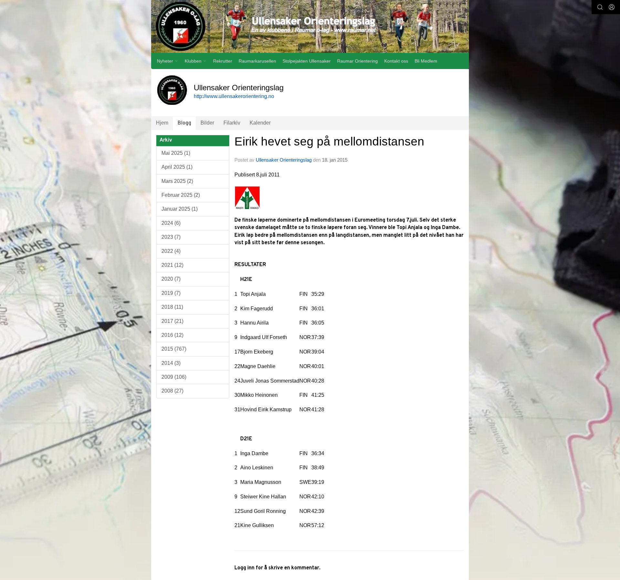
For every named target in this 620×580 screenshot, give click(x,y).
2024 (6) (171, 223)
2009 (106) (173, 377)
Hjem (162, 122)
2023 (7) (171, 237)
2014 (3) (171, 363)
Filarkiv (231, 122)
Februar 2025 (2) (180, 195)
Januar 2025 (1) (179, 209)
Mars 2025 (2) (177, 181)
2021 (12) (172, 265)
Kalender (260, 122)
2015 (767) (173, 349)
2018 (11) (172, 307)
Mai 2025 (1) (175, 153)
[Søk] (600, 7)
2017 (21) (172, 321)
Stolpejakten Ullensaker (307, 61)
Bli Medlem (426, 61)
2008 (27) (172, 391)
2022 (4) (171, 251)
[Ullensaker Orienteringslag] (310, 26)
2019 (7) (171, 293)
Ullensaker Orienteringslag (284, 160)
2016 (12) (172, 335)
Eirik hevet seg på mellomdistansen (329, 141)
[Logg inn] (611, 7)
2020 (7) (171, 279)
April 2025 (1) (176, 167)
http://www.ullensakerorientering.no (234, 96)
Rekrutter (222, 61)
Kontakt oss (396, 61)
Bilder (207, 122)
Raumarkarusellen (257, 61)
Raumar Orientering (357, 61)
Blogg (184, 123)
